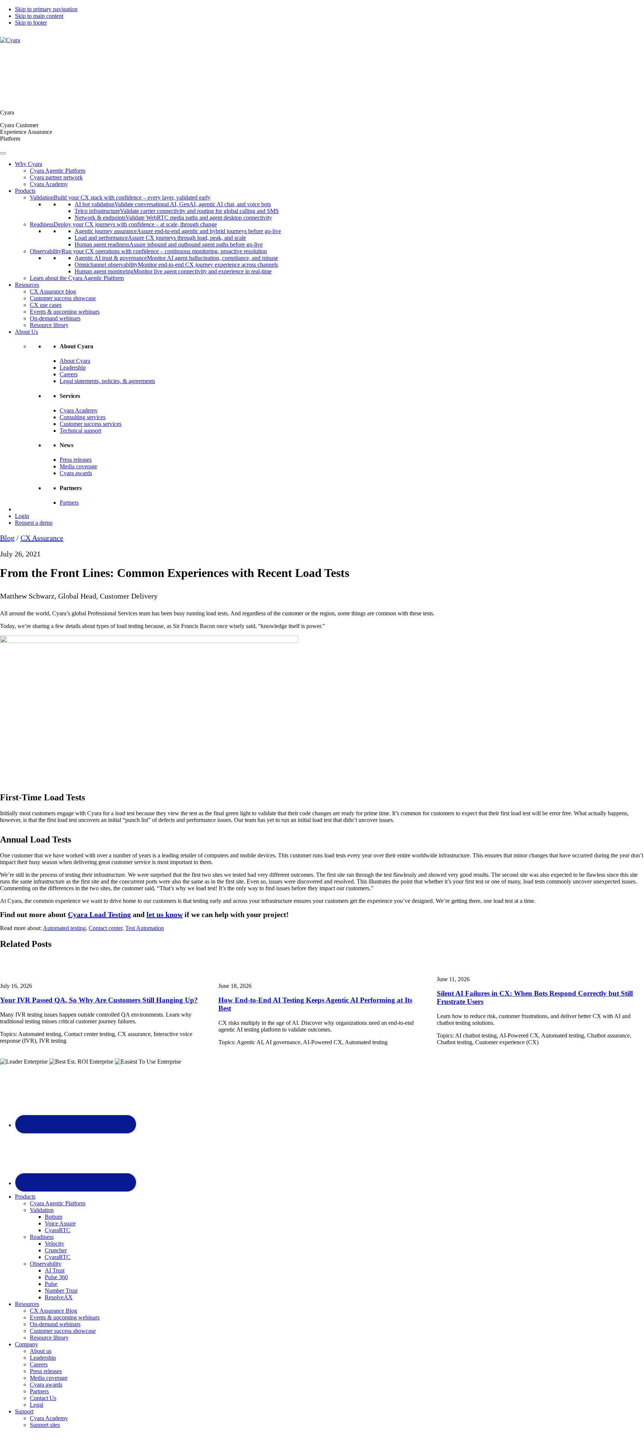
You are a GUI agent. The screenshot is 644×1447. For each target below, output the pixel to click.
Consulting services (82, 417)
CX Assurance (41, 538)
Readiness (42, 1237)
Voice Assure (60, 1223)
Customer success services (90, 424)
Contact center (105, 928)
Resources (27, 285)
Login (22, 516)
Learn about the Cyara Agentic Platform (77, 278)
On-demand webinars (55, 318)
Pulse (51, 1284)
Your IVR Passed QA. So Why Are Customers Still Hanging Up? (99, 1000)
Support (24, 1411)
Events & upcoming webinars (65, 311)
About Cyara (75, 361)
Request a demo (34, 523)
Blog (7, 538)
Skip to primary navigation (46, 9)
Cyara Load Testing (99, 914)
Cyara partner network (56, 177)
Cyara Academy (49, 184)
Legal (36, 1405)
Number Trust (61, 1290)
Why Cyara (28, 164)
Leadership (73, 367)
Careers (69, 374)
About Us (26, 332)
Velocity (54, 1243)
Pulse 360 (56, 1277)
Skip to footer (31, 22)
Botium (53, 1217)
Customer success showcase (63, 298)
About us (40, 1351)
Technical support (80, 430)
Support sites (45, 1425)
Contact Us (43, 1398)
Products (25, 191)
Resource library (49, 325)
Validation (42, 1210)
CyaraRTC (57, 1230)
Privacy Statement (407, 1437)
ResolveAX (59, 1297)
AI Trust (54, 1270)
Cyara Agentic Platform (57, 170)
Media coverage (78, 466)
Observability (45, 1264)
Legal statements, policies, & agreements (107, 381)
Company (26, 1344)
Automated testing (64, 928)
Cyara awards (76, 473)
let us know (164, 914)
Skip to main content (39, 16)
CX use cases (45, 305)
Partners (69, 502)
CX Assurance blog (53, 291)
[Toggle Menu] (3, 153)
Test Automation (144, 928)
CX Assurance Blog (53, 1311)
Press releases (76, 459)
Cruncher (56, 1250)
